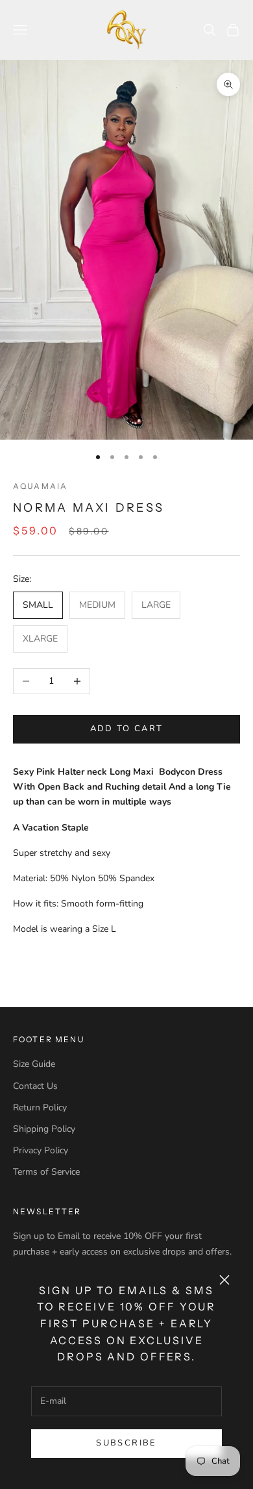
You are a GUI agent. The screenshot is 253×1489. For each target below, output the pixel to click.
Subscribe (126, 1443)
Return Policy (40, 1107)
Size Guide (34, 1064)
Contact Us (35, 1086)
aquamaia (40, 486)
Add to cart (126, 728)
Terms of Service (46, 1172)
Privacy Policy (40, 1150)
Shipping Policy (44, 1129)
